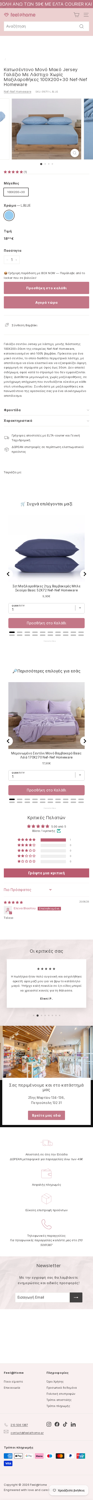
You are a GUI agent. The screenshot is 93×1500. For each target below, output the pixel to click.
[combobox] (46, 26)
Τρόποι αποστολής (58, 1400)
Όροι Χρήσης (55, 1381)
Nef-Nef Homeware (17, 91)
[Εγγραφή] (76, 1297)
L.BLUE (9, 215)
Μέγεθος (11, 183)
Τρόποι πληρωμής (58, 1406)
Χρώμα (17, 205)
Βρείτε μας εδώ (46, 1115)
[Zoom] (75, 153)
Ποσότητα (12, 250)
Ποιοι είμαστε (13, 1381)
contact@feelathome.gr (27, 1433)
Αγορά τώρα (46, 302)
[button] (14, 172)
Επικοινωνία (12, 1387)
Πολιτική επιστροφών (60, 1393)
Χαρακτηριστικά (18, 420)
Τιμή (8, 231)
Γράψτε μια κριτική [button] (46, 873)
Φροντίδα (12, 410)
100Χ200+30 (16, 192)
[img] (13, 902)
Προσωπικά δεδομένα (61, 1387)
